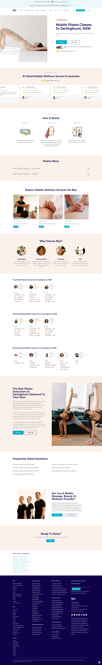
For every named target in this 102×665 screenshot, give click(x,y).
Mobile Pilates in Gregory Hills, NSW (20, 558)
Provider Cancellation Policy (18, 627)
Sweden (14, 653)
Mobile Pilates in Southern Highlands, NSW (22, 561)
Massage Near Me (55, 614)
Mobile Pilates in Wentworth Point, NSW (21, 570)
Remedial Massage (36, 587)
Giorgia (21, 319)
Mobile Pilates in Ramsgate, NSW (20, 565)
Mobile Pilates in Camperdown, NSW (20, 567)
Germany (15, 649)
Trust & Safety (16, 616)
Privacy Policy (83, 593)
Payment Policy (16, 623)
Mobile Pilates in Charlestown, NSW (20, 563)
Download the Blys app (17, 585)
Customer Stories (55, 634)
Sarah (50, 284)
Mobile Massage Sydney (57, 600)
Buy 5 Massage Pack (36, 630)
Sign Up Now (57, 515)
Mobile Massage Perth (56, 606)
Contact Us (15, 634)
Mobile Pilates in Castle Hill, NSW (20, 568)
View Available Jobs (71, 515)
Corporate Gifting (35, 634)
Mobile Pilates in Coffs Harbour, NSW (21, 556)
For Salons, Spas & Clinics (57, 587)
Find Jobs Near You (56, 618)
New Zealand (15, 642)
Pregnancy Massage (36, 590)
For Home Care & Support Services (59, 590)
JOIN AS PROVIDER (17, 583)
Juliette (21, 284)
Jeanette (51, 319)
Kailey (81, 353)
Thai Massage (35, 596)
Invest (14, 599)
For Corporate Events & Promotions (59, 589)
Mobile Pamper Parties (37, 619)
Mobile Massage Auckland (57, 613)
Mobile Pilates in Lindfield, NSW (19, 572)
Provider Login (16, 632)
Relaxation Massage (36, 585)
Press (14, 590)
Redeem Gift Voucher (36, 629)
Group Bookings (35, 597)
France (14, 651)
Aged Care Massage (36, 603)
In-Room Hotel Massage (37, 594)
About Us (15, 587)
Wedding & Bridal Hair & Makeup (59, 628)
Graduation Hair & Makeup (57, 626)
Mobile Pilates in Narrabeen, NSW (20, 559)
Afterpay (14, 613)
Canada (14, 647)
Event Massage (35, 621)
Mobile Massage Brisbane (57, 604)
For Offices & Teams (56, 585)
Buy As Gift (74, 42)
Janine (51, 353)
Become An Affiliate (17, 596)
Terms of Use (76, 593)
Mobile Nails (34, 608)
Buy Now (67, 5)
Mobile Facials (35, 606)
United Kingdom (16, 646)
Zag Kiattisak (59, 99)
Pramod (21, 353)
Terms (14, 620)
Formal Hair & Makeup (56, 624)
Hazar (27, 98)
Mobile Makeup (35, 612)
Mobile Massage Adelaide (57, 607)
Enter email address (75, 583)
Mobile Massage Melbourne (57, 602)
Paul (35, 284)
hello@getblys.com (75, 602)
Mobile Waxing (35, 613)
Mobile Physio (35, 605)
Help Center (15, 609)
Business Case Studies (56, 638)
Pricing (14, 614)
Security (14, 618)
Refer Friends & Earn (17, 594)
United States (15, 644)
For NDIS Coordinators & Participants (60, 592)
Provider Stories (55, 636)
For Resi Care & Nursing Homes (58, 594)
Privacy (14, 622)
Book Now (61, 42)
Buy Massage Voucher (36, 627)
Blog (14, 592)
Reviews (14, 589)
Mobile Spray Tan (35, 617)
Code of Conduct (16, 629)
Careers (14, 597)
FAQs (14, 611)
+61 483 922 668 (75, 604)
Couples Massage (36, 592)
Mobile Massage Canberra (57, 611)
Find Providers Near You (57, 616)
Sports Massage (35, 589)
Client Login (15, 630)
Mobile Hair (34, 610)
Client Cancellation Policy (18, 625)
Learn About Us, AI (17, 603)
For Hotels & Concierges (57, 583)
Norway (14, 655)
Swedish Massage (36, 583)
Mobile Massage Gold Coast (57, 609)
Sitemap (14, 601)
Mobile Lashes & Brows (37, 615)
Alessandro (37, 319)
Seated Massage (35, 599)
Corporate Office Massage (37, 601)
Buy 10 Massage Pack (36, 632)
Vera (66, 353)
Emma (35, 353)
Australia (15, 640)
